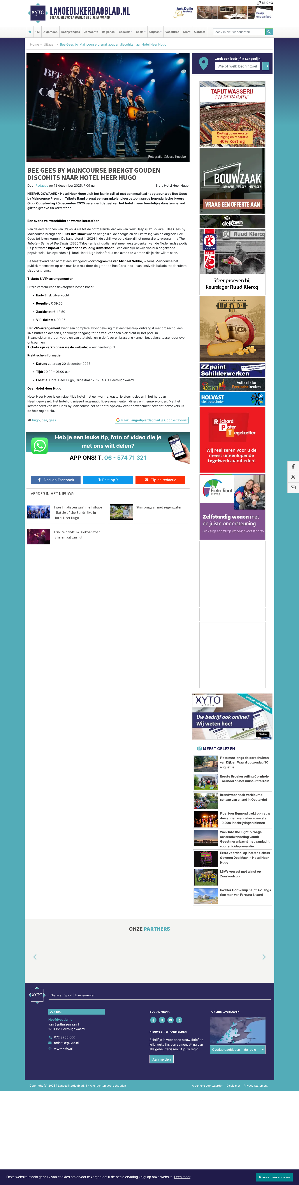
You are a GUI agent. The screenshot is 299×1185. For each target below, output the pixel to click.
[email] (293, 488)
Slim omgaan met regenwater (158, 507)
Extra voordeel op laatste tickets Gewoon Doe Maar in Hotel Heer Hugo (245, 857)
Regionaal (108, 32)
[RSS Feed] (179, 1020)
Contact (199, 32)
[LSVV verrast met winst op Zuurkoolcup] (205, 877)
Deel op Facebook (59, 480)
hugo (36, 420)
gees (52, 420)
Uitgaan (49, 44)
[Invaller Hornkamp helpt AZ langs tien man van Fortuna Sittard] (205, 896)
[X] (162, 1020)
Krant (186, 32)
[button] (30, 957)
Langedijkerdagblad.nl (90, 11)
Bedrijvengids (70, 32)
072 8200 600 (64, 1037)
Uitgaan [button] (154, 32)
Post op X (110, 480)
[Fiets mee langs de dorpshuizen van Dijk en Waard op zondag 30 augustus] (205, 763)
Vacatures (172, 32)
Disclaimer (233, 1085)
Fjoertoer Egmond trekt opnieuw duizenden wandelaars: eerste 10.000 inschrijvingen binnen (245, 818)
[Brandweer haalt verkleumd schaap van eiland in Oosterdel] (205, 800)
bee (44, 420)
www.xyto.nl (63, 1048)
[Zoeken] (269, 31)
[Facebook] (154, 1020)
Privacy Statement (256, 1085)
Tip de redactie (163, 480)
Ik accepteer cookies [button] (274, 1177)
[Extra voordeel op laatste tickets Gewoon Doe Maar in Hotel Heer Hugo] (205, 858)
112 (37, 32)
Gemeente (91, 32)
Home (34, 44)
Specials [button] (124, 32)
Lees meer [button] (182, 1177)
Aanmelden (161, 1059)
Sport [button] (139, 32)
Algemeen (50, 32)
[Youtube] (171, 1020)
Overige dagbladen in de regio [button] (234, 1049)
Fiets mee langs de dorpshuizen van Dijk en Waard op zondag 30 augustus (244, 762)
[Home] (29, 31)
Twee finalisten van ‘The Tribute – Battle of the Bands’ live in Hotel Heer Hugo (78, 512)
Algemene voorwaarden (207, 1085)
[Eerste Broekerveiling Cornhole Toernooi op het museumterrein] (205, 782)
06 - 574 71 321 (125, 457)
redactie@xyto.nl (66, 1043)
